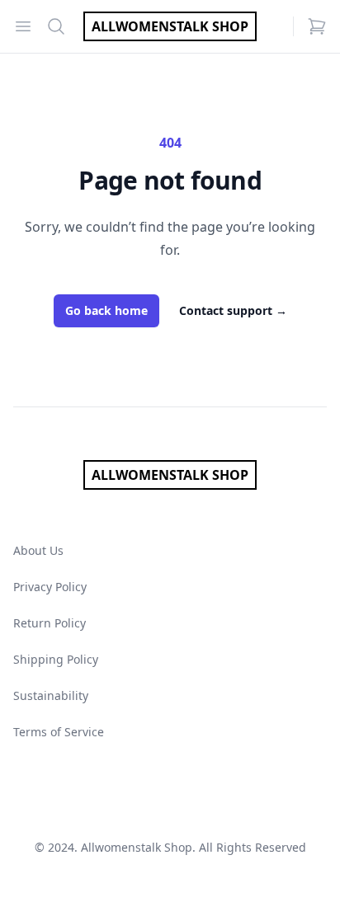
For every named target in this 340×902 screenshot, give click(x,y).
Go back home (106, 310)
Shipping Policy (55, 659)
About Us (38, 550)
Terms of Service (58, 732)
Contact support (233, 310)
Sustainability (50, 695)
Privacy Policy (50, 586)
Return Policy (49, 623)
